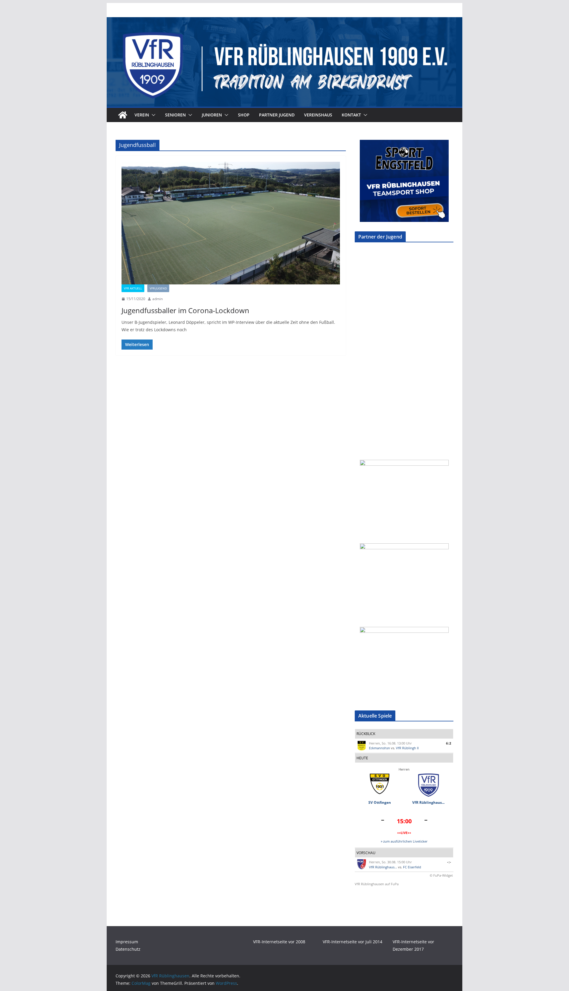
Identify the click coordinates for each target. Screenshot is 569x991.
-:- (449, 862)
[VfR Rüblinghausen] (284, 21)
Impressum (127, 941)
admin (157, 298)
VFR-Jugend (158, 288)
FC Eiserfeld (412, 867)
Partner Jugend (277, 115)
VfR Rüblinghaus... (428, 802)
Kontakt (351, 115)
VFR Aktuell (133, 288)
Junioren (212, 115)
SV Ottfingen (379, 802)
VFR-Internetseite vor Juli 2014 (352, 941)
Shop (244, 115)
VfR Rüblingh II (407, 748)
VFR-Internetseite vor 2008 (279, 941)
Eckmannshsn (379, 748)
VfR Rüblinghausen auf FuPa (377, 884)
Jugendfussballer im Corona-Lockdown (185, 310)
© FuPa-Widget (441, 875)
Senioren (175, 115)
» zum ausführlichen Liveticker (404, 841)
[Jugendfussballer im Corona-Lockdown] (231, 223)
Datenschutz (128, 949)
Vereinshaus (318, 115)
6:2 (448, 743)
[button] (152, 115)
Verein (142, 115)
